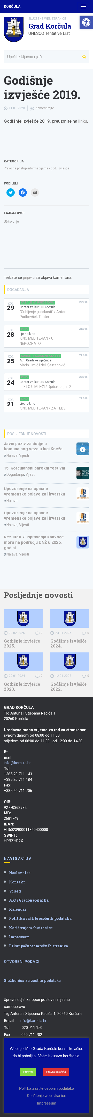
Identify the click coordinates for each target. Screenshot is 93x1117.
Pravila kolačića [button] (56, 1071)
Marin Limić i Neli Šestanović (42, 365)
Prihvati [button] (28, 1071)
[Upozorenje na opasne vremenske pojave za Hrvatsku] (82, 493)
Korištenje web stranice (30, 927)
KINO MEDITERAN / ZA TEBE (43, 408)
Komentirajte (45, 108)
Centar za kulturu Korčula (38, 307)
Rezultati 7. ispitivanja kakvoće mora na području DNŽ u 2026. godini (34, 542)
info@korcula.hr (17, 763)
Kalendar (17, 909)
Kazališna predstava (37, 302)
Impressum (19, 936)
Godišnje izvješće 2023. (22, 686)
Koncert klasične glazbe (40, 356)
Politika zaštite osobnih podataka (40, 918)
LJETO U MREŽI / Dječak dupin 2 (45, 387)
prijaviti (29, 277)
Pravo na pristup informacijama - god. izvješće (36, 168)
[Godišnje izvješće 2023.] (23, 661)
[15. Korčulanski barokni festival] (82, 473)
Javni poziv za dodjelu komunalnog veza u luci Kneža (33, 446)
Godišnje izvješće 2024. (68, 643)
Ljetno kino (27, 334)
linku (82, 121)
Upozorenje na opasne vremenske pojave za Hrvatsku (34, 491)
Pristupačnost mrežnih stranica (38, 945)
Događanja (15, 474)
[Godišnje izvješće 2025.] (23, 618)
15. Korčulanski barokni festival (34, 468)
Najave (12, 455)
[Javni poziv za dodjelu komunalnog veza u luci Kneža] (82, 448)
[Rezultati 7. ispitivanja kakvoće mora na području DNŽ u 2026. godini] (82, 542)
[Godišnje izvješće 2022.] (69, 661)
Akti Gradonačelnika (29, 900)
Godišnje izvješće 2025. (22, 643)
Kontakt (17, 882)
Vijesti (24, 455)
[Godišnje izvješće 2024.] (69, 618)
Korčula (12, 6)
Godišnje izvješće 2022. (68, 686)
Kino (24, 329)
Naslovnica (19, 872)
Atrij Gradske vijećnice (35, 360)
